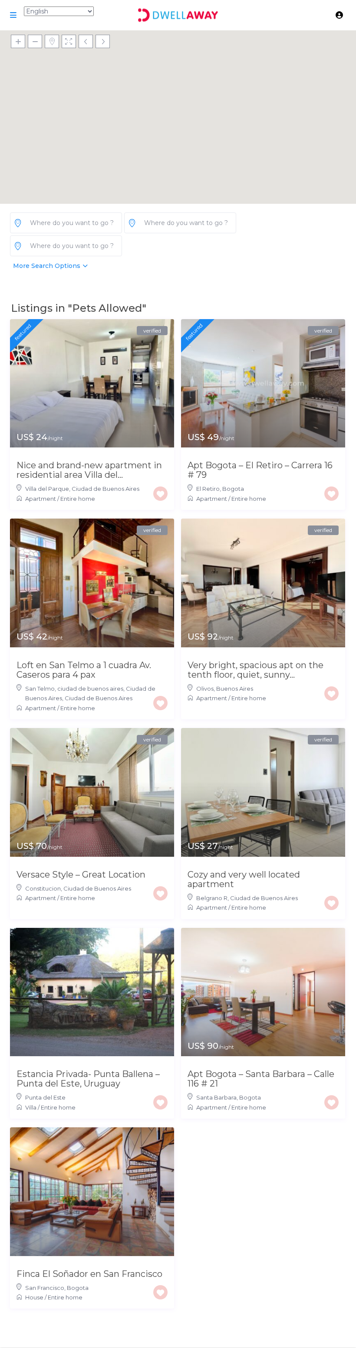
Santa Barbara (216, 1097)
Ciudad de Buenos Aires (105, 488)
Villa (30, 1107)
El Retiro (208, 488)
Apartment (40, 498)
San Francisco (44, 1287)
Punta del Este (45, 1097)
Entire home (77, 498)
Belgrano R (211, 897)
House (34, 1297)
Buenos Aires (234, 688)
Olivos (205, 688)
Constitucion (43, 888)
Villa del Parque (47, 488)
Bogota (233, 488)
